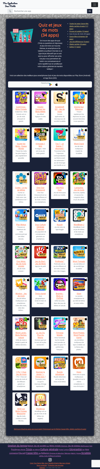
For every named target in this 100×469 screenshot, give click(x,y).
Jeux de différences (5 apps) (79, 42)
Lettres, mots (43, 456)
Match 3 (73, 453)
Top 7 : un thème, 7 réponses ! (59, 146)
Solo (90, 446)
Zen (83, 450)
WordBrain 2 (79, 225)
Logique (66, 450)
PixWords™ (59, 261)
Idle (40, 453)
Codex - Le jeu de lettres (21, 189)
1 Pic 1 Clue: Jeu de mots (21, 373)
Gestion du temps (17, 445)
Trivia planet (40, 293)
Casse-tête (32, 453)
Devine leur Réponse (79, 108)
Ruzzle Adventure (59, 373)
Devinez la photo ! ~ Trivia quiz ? (40, 374)
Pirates (61, 450)
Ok (90, 11)
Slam (79, 293)
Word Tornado (79, 261)
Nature (30, 446)
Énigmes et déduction (57, 453)
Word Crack (79, 144)
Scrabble (86, 453)
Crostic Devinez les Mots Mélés (40, 109)
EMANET (42, 468)
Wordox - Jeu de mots (21, 294)
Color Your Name (35, 463)
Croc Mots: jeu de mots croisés (21, 263)
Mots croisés (55, 446)
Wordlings (40, 409)
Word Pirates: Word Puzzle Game (79, 335)
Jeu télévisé (36, 450)
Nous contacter (42, 465)
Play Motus (21, 225)
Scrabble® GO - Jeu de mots (60, 109)
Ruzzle (60, 225)
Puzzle (14, 449)
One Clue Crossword (40, 189)
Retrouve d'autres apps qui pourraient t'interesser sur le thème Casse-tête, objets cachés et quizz (50, 429)
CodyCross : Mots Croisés (21, 108)
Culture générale (49, 449)
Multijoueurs (85, 446)
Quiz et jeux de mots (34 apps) (79, 34)
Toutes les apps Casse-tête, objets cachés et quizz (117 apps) (79, 26)
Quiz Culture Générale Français (40, 227)
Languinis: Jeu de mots (79, 189)
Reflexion (45, 453)
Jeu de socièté (40, 446)
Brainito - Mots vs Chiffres (60, 295)
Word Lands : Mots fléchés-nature (21, 335)
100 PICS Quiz (60, 189)
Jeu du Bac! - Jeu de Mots (40, 262)
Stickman (64, 446)
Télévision (67, 453)
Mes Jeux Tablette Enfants (50, 463)
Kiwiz (79, 372)
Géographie (75, 449)
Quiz (47, 446)
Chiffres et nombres (54, 456)
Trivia (29, 449)
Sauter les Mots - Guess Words (21, 146)
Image (79, 453)
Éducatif (22, 453)
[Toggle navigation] (94, 4)
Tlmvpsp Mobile (59, 334)
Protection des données (55, 465)
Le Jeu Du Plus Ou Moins (40, 335)
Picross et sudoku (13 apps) (79, 31)
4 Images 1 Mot (40, 145)
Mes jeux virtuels (64, 463)
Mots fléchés (21, 450)
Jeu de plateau (74, 446)
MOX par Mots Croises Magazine (21, 411)
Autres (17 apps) (75, 47)
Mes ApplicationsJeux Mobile (10, 4)
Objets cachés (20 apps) (77, 44)
